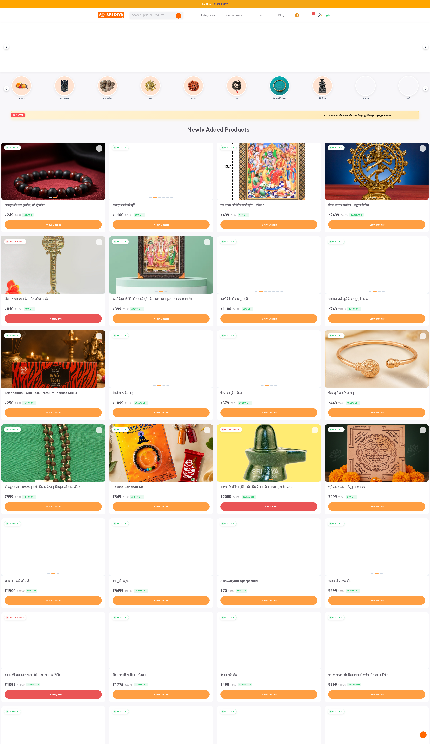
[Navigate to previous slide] (6, 46)
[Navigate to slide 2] (55, 197)
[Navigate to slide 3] (159, 197)
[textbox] (156, 15)
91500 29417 (221, 4)
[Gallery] (215, 47)
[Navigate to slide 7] (281, 291)
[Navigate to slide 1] (50, 197)
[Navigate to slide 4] (163, 197)
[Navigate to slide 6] (171, 197)
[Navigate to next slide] (425, 46)
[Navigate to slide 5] (167, 197)
